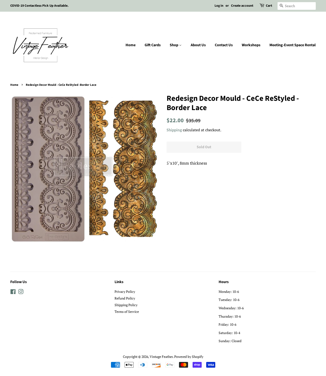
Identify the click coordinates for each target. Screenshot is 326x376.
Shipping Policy (126, 305)
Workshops (251, 45)
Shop (174, 45)
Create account (242, 5)
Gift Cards (153, 45)
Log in (219, 5)
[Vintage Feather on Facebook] (13, 292)
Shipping (174, 129)
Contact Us (224, 45)
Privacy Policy (125, 291)
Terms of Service (127, 311)
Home (131, 45)
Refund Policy (125, 298)
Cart (269, 5)
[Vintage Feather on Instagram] (20, 292)
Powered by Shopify (188, 356)
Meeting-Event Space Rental (292, 45)
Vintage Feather (161, 356)
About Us (198, 45)
